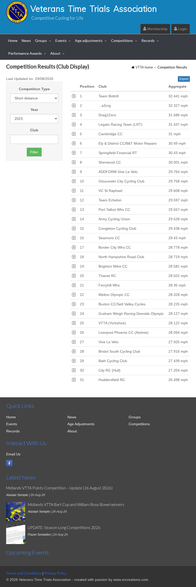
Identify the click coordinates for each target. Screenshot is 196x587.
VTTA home (144, 67)
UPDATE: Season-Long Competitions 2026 (64, 527)
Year (34, 110)
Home (13, 40)
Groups (41, 40)
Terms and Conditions (23, 573)
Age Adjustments (80, 424)
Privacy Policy (55, 573)
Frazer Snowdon (39, 534)
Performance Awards (25, 53)
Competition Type (34, 89)
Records (148, 40)
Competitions (122, 40)
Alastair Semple (17, 495)
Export (183, 79)
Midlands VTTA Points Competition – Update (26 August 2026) (59, 488)
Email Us (13, 454)
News (26, 40)
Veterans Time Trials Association (93, 9)
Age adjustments (89, 40)
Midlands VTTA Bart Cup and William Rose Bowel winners (76, 504)
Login (182, 29)
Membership (156, 29)
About (55, 53)
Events (61, 40)
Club (34, 130)
